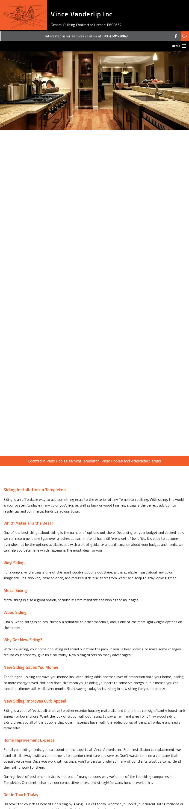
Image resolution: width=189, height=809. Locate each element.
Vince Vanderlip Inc (82, 14)
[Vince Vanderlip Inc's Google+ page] (185, 36)
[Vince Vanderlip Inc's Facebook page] (176, 36)
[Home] (23, 15)
